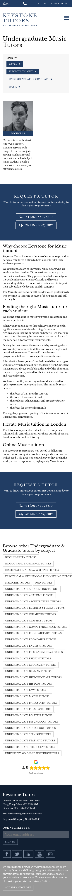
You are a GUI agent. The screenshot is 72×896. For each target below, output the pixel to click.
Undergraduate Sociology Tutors (30, 728)
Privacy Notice (40, 881)
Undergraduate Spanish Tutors (28, 734)
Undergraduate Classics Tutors (29, 620)
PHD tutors (43, 582)
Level (13, 63)
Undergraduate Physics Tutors (28, 709)
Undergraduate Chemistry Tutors (30, 614)
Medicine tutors (17, 582)
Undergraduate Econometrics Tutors (33, 633)
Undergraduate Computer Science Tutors (36, 627)
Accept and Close (18, 887)
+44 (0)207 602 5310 (38, 217)
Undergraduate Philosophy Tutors (31, 702)
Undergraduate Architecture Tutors (33, 601)
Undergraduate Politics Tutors (28, 715)
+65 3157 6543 (28, 808)
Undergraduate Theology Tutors (30, 747)
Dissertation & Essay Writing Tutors (32, 570)
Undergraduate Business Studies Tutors (35, 607)
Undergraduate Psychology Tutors (31, 721)
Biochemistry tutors (21, 557)
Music (13, 86)
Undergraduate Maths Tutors (27, 696)
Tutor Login (39, 4)
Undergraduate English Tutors (28, 645)
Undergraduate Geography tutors (30, 664)
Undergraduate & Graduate (29, 79)
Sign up (10, 841)
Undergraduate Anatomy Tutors (29, 595)
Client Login (59, 4)
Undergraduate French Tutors (28, 658)
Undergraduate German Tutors (28, 671)
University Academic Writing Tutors (32, 753)
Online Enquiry (38, 225)
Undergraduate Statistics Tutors (30, 740)
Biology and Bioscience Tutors (28, 563)
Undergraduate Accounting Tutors (31, 589)
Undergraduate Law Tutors (25, 690)
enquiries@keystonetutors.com (26, 813)
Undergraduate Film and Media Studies (34, 652)
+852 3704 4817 (30, 804)
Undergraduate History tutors (28, 683)
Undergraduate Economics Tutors (30, 639)
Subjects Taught (21, 71)
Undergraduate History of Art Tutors (33, 677)
